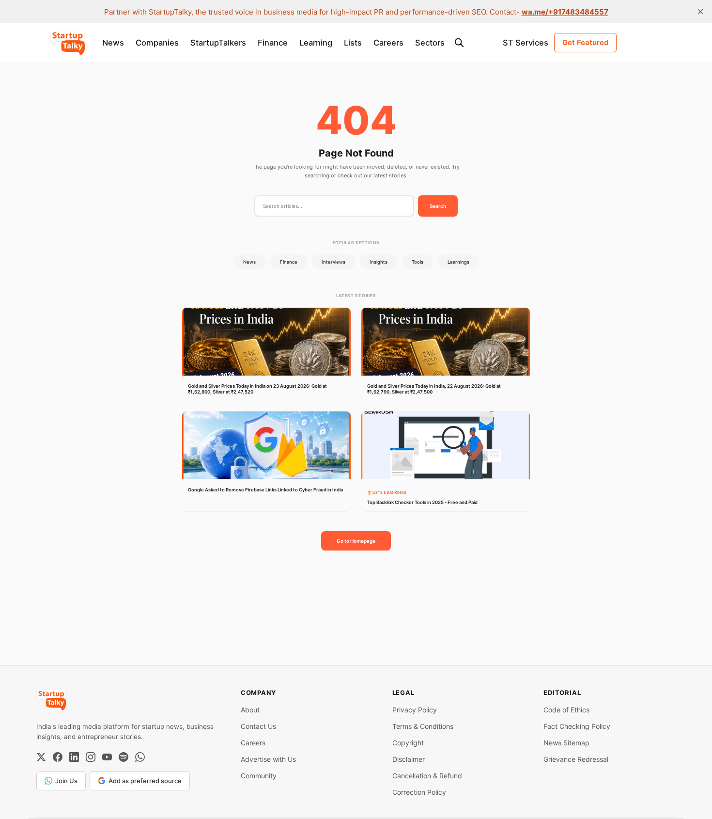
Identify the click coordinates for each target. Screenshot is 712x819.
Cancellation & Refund (427, 776)
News (113, 42)
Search (438, 206)
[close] (700, 11)
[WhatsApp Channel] (140, 757)
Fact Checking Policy (576, 726)
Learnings (458, 262)
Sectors (430, 42)
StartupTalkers (218, 42)
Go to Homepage (356, 541)
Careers (388, 42)
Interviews (333, 262)
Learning (315, 42)
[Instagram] (90, 757)
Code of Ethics (566, 710)
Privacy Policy (414, 710)
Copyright (408, 743)
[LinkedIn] (74, 757)
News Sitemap (566, 743)
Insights (378, 262)
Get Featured (585, 42)
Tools (417, 262)
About (250, 710)
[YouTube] (107, 757)
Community (259, 776)
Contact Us (258, 726)
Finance (273, 42)
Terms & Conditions (422, 726)
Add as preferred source (145, 781)
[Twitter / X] (41, 757)
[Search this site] (459, 42)
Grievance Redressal (575, 759)
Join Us (66, 781)
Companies (157, 42)
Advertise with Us (268, 759)
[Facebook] (57, 757)
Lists (353, 42)
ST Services (525, 42)
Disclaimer (408, 759)
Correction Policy (419, 792)
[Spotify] (123, 757)
